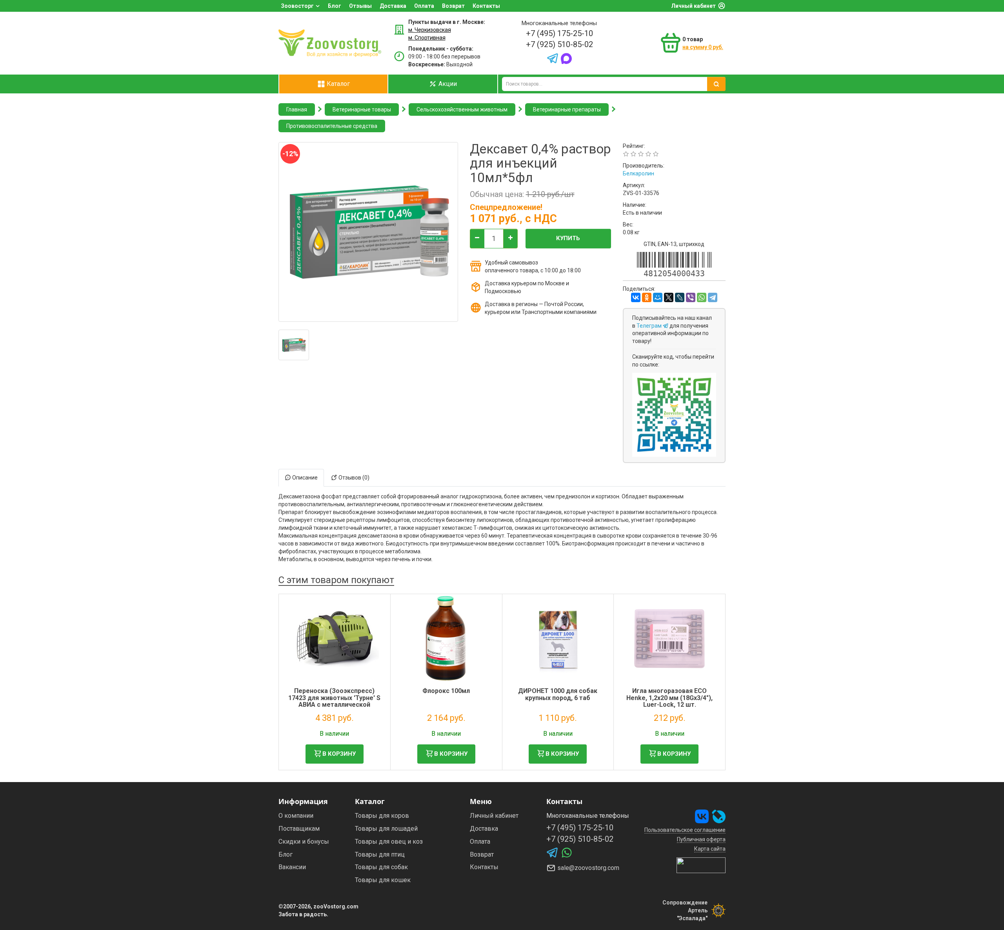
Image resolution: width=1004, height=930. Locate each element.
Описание (304, 477)
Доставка (393, 6)
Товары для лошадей (386, 828)
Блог (334, 6)
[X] (668, 297)
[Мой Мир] (657, 297)
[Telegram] (712, 297)
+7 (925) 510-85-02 (559, 44)
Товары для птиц (380, 854)
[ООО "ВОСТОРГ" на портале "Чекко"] (701, 865)
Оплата (424, 6)
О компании (295, 815)
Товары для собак (381, 867)
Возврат (453, 6)
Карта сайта (710, 849)
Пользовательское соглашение (685, 830)
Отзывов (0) (353, 477)
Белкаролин (638, 173)
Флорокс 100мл (446, 691)
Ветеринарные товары (362, 109)
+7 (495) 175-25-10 (559, 33)
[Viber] (690, 297)
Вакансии (292, 867)
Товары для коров (382, 815)
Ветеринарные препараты (567, 109)
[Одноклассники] (646, 297)
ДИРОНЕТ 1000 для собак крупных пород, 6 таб (557, 694)
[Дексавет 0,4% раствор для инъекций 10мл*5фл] (293, 345)
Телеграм (650, 326)
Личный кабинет (693, 6)
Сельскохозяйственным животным (462, 109)
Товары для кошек (383, 880)
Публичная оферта (701, 839)
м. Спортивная (427, 38)
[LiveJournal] (679, 297)
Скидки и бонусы (303, 841)
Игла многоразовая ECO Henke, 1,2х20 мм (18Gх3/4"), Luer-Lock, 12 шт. (669, 697)
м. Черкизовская (429, 30)
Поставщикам (299, 828)
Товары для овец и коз (389, 841)
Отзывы (360, 6)
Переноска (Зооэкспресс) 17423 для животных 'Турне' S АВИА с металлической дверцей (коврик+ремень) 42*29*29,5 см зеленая (334, 704)
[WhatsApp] (701, 297)
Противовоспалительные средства (331, 126)
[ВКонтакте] (635, 297)
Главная (296, 109)
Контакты (486, 6)
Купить (568, 238)
